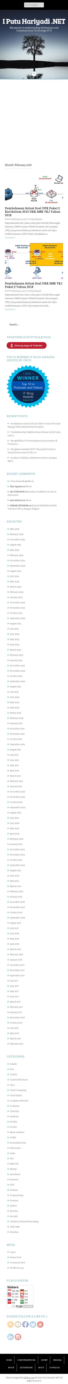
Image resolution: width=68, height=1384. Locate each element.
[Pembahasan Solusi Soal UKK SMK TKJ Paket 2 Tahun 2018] (34, 261)
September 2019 (17, 865)
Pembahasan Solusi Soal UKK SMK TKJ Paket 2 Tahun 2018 (33, 285)
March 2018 (15, 949)
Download (55, 1367)
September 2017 (17, 975)
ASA (12, 1069)
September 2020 (17, 807)
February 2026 (16, 534)
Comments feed (17, 1262)
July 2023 (14, 628)
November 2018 (17, 907)
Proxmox (14, 1200)
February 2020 (16, 839)
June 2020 (14, 823)
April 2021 (14, 770)
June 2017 (14, 986)
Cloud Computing (18, 1090)
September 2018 (17, 917)
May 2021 (14, 765)
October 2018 (16, 912)
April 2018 (14, 944)
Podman (14, 1190)
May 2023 (14, 639)
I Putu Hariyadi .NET (34, 21)
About (28, 500)
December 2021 (17, 728)
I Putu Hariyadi (36, 219)
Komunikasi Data (18, 1142)
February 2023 (16, 655)
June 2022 (14, 697)
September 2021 (17, 744)
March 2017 (15, 1001)
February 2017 (16, 1007)
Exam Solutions (17, 1132)
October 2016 (16, 1022)
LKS (12, 1158)
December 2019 (17, 849)
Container (14, 1106)
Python (13, 1205)
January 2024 (16, 597)
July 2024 (14, 576)
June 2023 (14, 634)
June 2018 (14, 933)
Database (14, 1116)
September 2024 (17, 565)
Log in (13, 1252)
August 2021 (15, 749)
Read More (10, 237)
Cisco (12, 1085)
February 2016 (16, 1043)
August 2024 (15, 571)
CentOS (13, 1074)
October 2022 (16, 676)
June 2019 (14, 875)
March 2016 (15, 1038)
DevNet (13, 1121)
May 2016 (14, 1033)
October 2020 (16, 802)
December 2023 (17, 602)
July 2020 (14, 818)
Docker (13, 1127)
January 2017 (16, 1012)
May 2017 (14, 991)
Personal (14, 1179)
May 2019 (14, 881)
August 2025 (15, 544)
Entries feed (15, 1257)
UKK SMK (15, 1226)
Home (9, 1360)
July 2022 (14, 691)
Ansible (13, 1064)
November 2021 (17, 733)
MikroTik (14, 1163)
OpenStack (15, 1174)
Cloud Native (16, 1095)
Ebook (31, 481)
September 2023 (17, 618)
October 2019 (16, 860)
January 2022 (16, 723)
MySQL (13, 1169)
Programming (16, 1195)
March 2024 (15, 586)
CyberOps (14, 1111)
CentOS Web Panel (19, 1079)
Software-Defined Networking (24, 1221)
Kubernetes (15, 1148)
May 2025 (14, 550)
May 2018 (14, 938)
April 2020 (14, 833)
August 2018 (15, 923)
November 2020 (17, 797)
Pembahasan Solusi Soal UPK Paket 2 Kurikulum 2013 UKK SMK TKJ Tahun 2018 (32, 211)
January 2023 (16, 660)
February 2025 (16, 555)
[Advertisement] (34, 116)
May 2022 (14, 702)
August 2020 (15, 812)
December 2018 (17, 902)
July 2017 (14, 980)
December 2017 (17, 965)
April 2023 (14, 644)
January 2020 (16, 844)
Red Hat (14, 1211)
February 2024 (16, 592)
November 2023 (17, 607)
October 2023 (16, 613)
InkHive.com (28, 1377)
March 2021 (15, 775)
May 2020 (14, 828)
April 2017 (14, 996)
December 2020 (17, 791)
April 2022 (14, 707)
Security (14, 1216)
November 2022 (17, 670)
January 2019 (16, 896)
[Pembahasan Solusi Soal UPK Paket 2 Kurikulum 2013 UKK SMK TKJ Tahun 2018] (34, 189)
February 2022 (16, 718)
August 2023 (15, 623)
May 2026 (14, 529)
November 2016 (17, 1017)
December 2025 (17, 539)
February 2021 (16, 781)
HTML (13, 1137)
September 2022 (17, 681)
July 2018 (14, 928)
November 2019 (17, 854)
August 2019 (15, 870)
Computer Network (19, 1100)
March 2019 (15, 886)
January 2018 (16, 959)
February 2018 (16, 954)
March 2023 (15, 649)
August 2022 (15, 686)
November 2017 (17, 970)
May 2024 (14, 581)
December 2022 (17, 665)
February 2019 (16, 891)
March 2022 (15, 712)
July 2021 (14, 754)
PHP (12, 1184)
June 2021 (14, 760)
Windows (14, 1232)
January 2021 (16, 786)
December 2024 (17, 560)
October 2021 (16, 739)
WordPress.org (16, 1267)
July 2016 (14, 1028)
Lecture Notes (26, 1367)
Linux (12, 1153)
